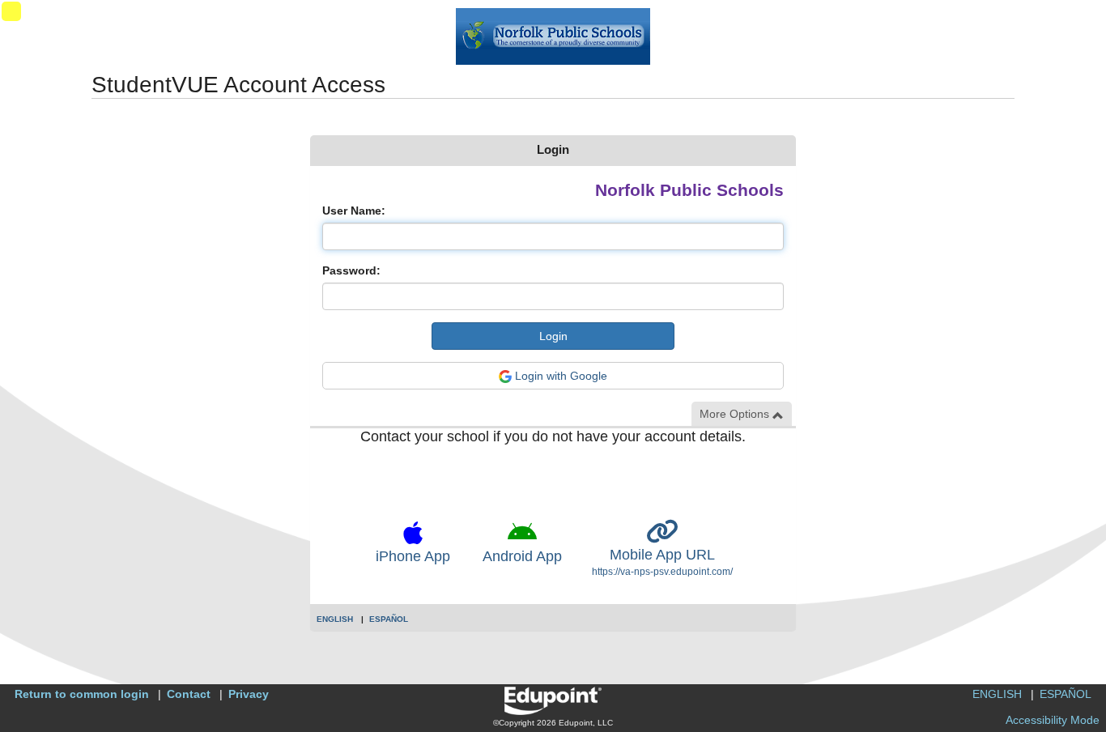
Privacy (248, 693)
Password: (351, 270)
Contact (189, 693)
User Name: (353, 210)
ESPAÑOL (388, 619)
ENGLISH (335, 619)
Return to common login (82, 693)
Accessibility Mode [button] (1053, 719)
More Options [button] (736, 413)
